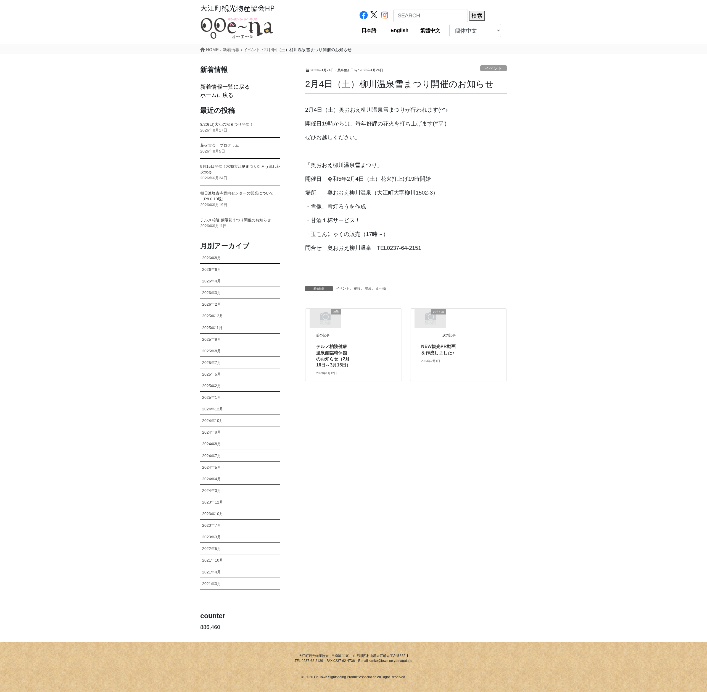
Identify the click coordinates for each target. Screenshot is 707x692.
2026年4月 (211, 281)
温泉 (368, 288)
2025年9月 (211, 339)
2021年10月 (212, 560)
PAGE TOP (686, 666)
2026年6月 (211, 269)
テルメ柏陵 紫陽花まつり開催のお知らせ (235, 220)
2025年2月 (211, 386)
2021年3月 (211, 583)
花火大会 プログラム (219, 145)
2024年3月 (211, 490)
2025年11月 (212, 328)
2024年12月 (212, 409)
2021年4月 (211, 572)
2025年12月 (212, 316)
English (399, 30)
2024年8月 (211, 444)
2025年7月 (211, 362)
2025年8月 (211, 351)
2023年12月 (212, 502)
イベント (493, 68)
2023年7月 (211, 525)
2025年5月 (211, 374)
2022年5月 (211, 548)
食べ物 (381, 288)
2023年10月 (212, 514)
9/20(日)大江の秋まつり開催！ (226, 124)
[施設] (325, 318)
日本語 (369, 30)
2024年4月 (211, 479)
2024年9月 (211, 432)
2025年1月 (211, 397)
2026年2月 (211, 304)
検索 (476, 16)
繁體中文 (430, 30)
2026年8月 (211, 258)
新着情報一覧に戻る (225, 87)
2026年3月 (211, 292)
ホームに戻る (216, 95)
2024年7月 (211, 456)
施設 (357, 288)
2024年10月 (212, 420)
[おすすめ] (430, 318)
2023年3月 (211, 537)
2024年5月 (211, 467)
